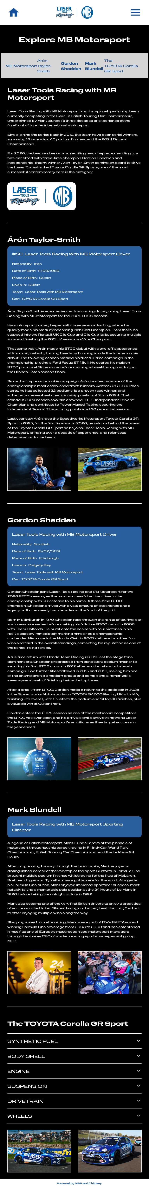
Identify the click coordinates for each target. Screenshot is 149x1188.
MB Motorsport (21, 65)
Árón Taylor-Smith (44, 65)
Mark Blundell (94, 66)
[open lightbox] (39, 469)
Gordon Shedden (71, 66)
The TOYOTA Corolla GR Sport (121, 65)
